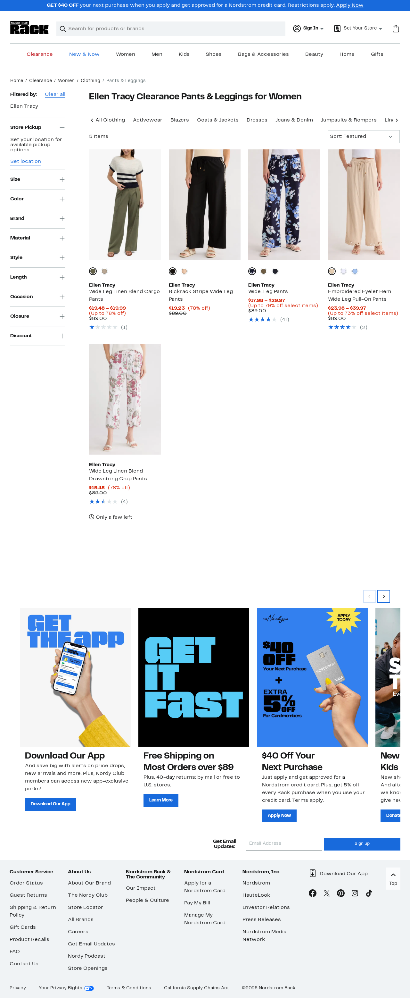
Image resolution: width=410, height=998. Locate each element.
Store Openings (88, 968)
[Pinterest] (341, 894)
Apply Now (350, 5)
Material (20, 238)
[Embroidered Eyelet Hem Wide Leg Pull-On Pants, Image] (364, 204)
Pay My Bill (197, 903)
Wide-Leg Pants (268, 291)
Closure (19, 316)
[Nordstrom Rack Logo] (29, 27)
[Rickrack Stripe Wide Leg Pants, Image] (205, 204)
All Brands (81, 920)
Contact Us (24, 964)
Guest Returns (28, 895)
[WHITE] (343, 271)
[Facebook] (312, 894)
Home (347, 54)
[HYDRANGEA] (354, 271)
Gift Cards (23, 927)
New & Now (84, 54)
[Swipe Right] (383, 596)
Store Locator (85, 907)
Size (15, 179)
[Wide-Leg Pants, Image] (284, 204)
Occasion (21, 296)
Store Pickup (25, 127)
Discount (21, 335)
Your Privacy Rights (60, 988)
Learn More (161, 800)
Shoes (214, 54)
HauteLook (256, 895)
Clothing (90, 81)
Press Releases (261, 920)
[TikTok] (369, 894)
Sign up (362, 844)
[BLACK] (172, 271)
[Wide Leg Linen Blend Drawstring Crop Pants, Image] (125, 399)
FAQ (15, 952)
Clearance (40, 54)
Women (125, 54)
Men (157, 54)
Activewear (147, 120)
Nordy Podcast (86, 956)
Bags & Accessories (263, 54)
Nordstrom (256, 883)
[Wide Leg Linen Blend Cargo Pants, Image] (125, 204)
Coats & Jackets (218, 120)
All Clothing (110, 120)
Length (18, 277)
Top (393, 884)
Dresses (257, 120)
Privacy (18, 988)
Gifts (377, 54)
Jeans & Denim (294, 120)
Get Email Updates (91, 944)
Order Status (26, 883)
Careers (78, 932)
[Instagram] (355, 894)
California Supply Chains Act (196, 988)
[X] (327, 894)
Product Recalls (29, 939)
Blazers (179, 120)
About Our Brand (89, 883)
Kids (184, 54)
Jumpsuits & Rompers (349, 120)
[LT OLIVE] (263, 271)
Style (16, 257)
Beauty (314, 54)
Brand (17, 218)
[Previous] (92, 119)
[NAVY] (275, 271)
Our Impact (141, 888)
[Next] (396, 119)
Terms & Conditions (129, 988)
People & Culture (147, 900)
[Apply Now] (312, 677)
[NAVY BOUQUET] (252, 271)
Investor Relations (266, 907)
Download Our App (50, 804)
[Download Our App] (75, 677)
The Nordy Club (88, 895)
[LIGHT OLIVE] (92, 271)
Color (17, 199)
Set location (25, 161)
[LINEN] (104, 271)
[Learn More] (193, 677)
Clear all (55, 94)
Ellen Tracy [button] (24, 106)
